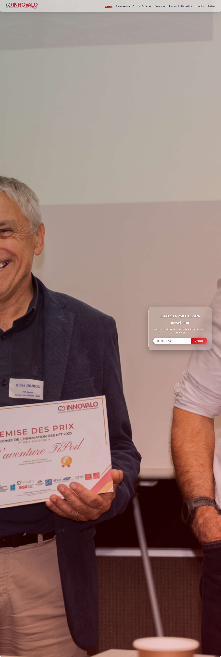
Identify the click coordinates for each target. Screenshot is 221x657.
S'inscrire (199, 341)
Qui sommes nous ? (125, 6)
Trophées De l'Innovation (180, 6)
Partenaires (160, 6)
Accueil (108, 6)
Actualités (199, 6)
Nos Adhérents (144, 6)
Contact (211, 6)
